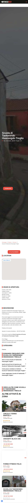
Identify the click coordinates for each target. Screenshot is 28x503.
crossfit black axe (12, 439)
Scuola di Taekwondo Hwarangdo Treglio (13, 490)
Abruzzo (14, 242)
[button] (26, 2)
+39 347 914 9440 (8, 496)
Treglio (8, 417)
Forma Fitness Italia (12, 464)
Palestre (9, 242)
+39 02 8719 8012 (8, 469)
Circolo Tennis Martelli (10, 414)
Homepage (4, 242)
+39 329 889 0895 (8, 444)
